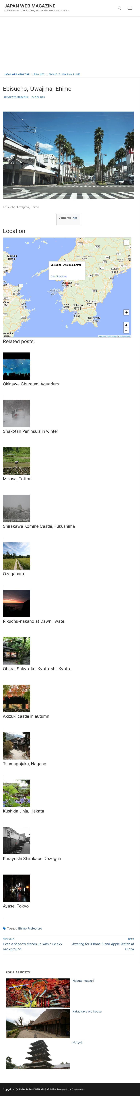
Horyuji (77, 1042)
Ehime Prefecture (30, 928)
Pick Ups (39, 97)
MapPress (102, 336)
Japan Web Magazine (16, 97)
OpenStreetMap (124, 336)
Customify (78, 1089)
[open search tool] (119, 8)
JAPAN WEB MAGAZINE (29, 6)
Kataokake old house (87, 1011)
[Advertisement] (70, 43)
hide (75, 217)
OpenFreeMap (112, 336)
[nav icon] (130, 8)
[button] (67, 285)
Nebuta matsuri (83, 980)
